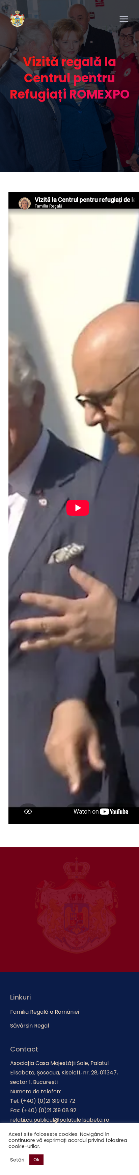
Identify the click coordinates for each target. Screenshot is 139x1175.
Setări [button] (17, 1160)
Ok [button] (36, 1159)
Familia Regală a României (44, 1012)
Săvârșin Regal (29, 1026)
